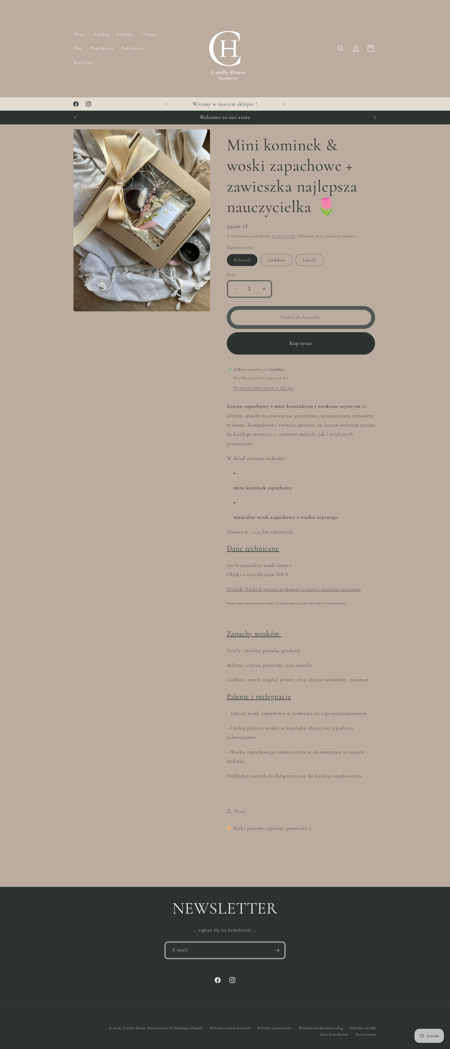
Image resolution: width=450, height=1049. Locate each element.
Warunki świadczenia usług (321, 1028)
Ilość (231, 274)
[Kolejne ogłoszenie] (284, 104)
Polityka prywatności (274, 1028)
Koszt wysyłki (284, 235)
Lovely (309, 259)
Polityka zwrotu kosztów (230, 1028)
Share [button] (240, 811)
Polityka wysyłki (363, 1028)
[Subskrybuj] (277, 950)
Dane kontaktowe (334, 1034)
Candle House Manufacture (146, 1028)
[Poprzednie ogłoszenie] (166, 104)
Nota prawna (366, 1034)
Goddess (276, 259)
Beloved (242, 259)
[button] (340, 48)
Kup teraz (301, 343)
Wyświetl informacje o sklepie (263, 388)
